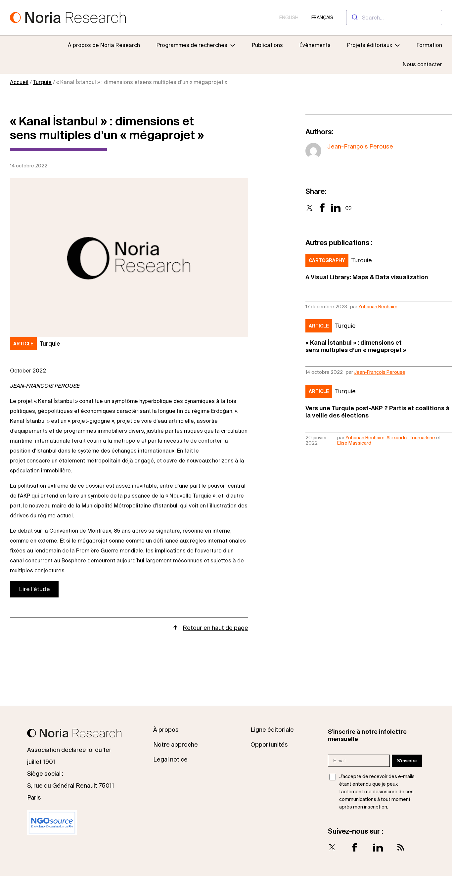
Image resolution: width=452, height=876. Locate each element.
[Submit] (354, 17)
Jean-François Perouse (360, 146)
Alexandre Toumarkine (410, 437)
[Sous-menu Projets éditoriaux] (397, 45)
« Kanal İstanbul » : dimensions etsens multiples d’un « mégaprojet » (355, 346)
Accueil (19, 82)
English (288, 17)
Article (23, 343)
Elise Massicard (354, 443)
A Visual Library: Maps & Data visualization (366, 277)
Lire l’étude (34, 589)
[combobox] (394, 17)
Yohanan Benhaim (377, 306)
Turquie (42, 82)
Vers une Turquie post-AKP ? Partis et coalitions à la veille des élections (377, 412)
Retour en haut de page (215, 627)
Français (322, 17)
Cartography (327, 260)
